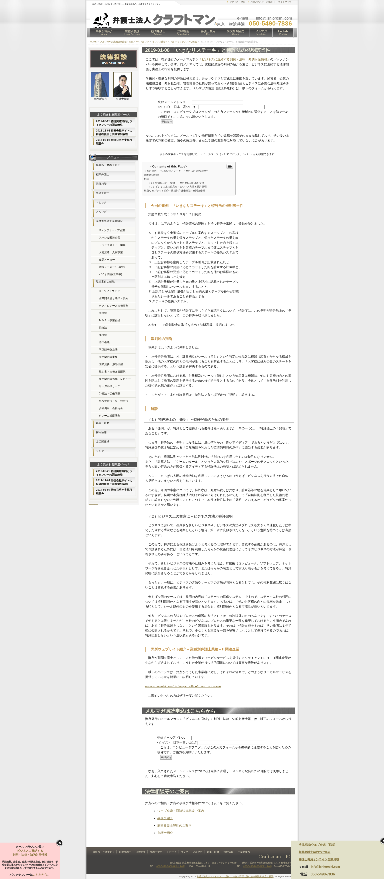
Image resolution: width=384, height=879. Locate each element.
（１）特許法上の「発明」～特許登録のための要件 (176, 182)
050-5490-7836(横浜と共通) (170, 866)
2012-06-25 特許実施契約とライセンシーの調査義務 (114, 123)
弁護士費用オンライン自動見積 (319, 859)
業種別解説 (132, 32)
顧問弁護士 (158, 32)
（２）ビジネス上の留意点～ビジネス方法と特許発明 (177, 186)
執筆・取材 (102, 423)
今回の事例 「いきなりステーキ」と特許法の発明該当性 (176, 170)
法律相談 (183, 32)
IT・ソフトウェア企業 (112, 230)
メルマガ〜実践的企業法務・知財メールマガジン (124, 41)
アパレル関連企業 (109, 237)
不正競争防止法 (108, 349)
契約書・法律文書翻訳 (112, 371)
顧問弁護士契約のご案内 (174, 825)
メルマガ (261, 32)
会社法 (103, 313)
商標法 (103, 335)
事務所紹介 (165, 818)
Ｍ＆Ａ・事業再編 (109, 320)
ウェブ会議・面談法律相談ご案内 (180, 811)
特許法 (103, 327)
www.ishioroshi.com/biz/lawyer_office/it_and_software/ (183, 686)
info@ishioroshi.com (325, 866)
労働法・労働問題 (109, 393)
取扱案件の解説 (105, 281)
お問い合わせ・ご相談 (261, 2)
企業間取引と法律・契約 (113, 298)
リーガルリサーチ (109, 386)
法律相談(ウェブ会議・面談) (317, 844)
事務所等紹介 (104, 32)
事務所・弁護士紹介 (108, 165)
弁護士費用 (208, 32)
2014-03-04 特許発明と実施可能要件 (114, 141)
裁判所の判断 (151, 174)
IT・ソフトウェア (109, 291)
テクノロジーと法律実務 (113, 305)
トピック (101, 202)
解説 (146, 178)
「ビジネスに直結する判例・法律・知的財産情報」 (234, 59)
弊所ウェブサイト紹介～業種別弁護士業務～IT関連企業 (174, 190)
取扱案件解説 (235, 32)
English (283, 32)
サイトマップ (284, 2)
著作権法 (104, 342)
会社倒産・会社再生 (111, 408)
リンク (100, 450)
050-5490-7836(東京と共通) (257, 866)
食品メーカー (107, 259)
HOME (93, 41)
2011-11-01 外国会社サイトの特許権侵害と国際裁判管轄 (114, 132)
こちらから (40, 874)
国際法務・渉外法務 (111, 364)
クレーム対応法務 (109, 415)
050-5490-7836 (323, 874)
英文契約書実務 (108, 357)
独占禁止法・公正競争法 (113, 401)
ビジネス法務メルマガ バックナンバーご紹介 (174, 41)
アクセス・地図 (237, 2)
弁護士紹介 (165, 833)
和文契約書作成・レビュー (115, 379)
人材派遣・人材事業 (111, 252)
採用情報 (101, 432)
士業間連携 (102, 441)
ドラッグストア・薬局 (112, 245)
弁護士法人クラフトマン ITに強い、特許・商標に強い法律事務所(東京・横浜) (235, 876)
